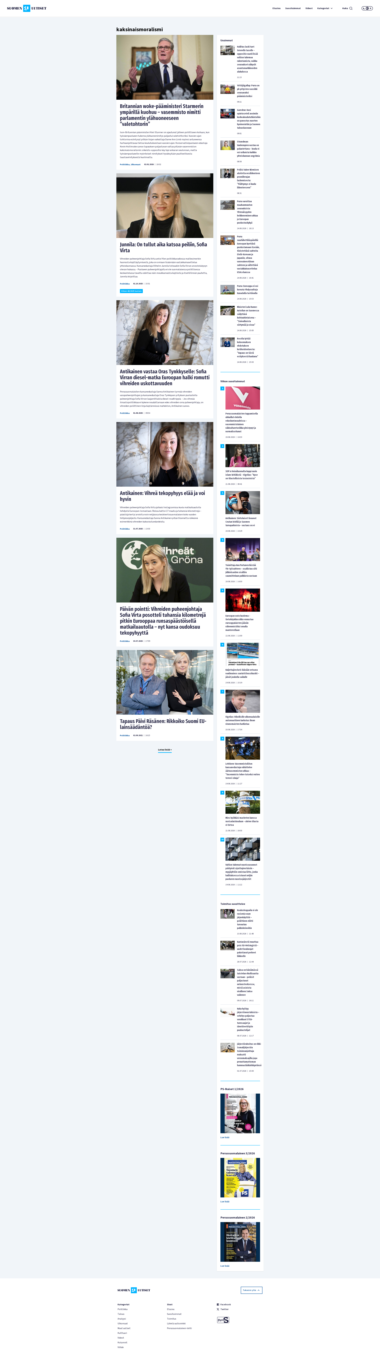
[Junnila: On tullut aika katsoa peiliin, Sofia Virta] (164, 205)
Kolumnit (122, 1342)
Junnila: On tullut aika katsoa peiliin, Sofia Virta (163, 247)
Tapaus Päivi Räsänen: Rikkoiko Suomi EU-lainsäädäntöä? (163, 724)
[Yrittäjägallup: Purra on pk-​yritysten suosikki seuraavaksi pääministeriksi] (227, 93)
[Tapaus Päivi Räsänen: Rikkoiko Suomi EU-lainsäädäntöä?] (164, 682)
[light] (370, 8)
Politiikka (125, 164)
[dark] (363, 8)
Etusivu (277, 8)
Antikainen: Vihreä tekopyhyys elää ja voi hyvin (162, 496)
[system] (367, 8)
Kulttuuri (122, 1333)
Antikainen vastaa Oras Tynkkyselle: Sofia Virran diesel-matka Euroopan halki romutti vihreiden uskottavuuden (165, 377)
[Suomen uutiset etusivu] (37, 8)
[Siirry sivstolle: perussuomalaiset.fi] (239, 1320)
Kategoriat (323, 8)
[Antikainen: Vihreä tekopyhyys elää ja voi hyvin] (164, 454)
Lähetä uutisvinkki (176, 1323)
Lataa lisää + (165, 749)
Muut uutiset (124, 1328)
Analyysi (122, 1318)
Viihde (121, 1347)
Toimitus (171, 1318)
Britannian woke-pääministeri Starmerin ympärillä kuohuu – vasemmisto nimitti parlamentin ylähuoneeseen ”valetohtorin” (162, 115)
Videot (309, 8)
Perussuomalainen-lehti (179, 1328)
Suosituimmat (293, 8)
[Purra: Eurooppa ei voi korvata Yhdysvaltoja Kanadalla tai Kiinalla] (227, 292)
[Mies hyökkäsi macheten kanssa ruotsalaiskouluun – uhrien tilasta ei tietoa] (242, 802)
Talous (121, 1314)
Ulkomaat (136, 164)
